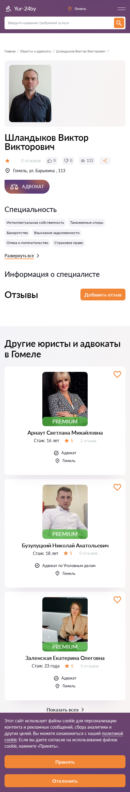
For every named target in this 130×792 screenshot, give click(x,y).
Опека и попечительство (27, 242)
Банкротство (17, 232)
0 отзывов (31, 160)
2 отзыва (88, 440)
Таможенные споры (86, 222)
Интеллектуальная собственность (35, 222)
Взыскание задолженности (57, 232)
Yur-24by (25, 8)
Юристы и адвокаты (35, 51)
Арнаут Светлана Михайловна (65, 432)
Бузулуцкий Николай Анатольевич (65, 545)
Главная (10, 51)
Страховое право (68, 242)
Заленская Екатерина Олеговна (65, 657)
